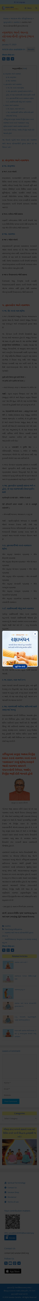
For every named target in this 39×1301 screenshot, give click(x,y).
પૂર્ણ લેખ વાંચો (20, 666)
